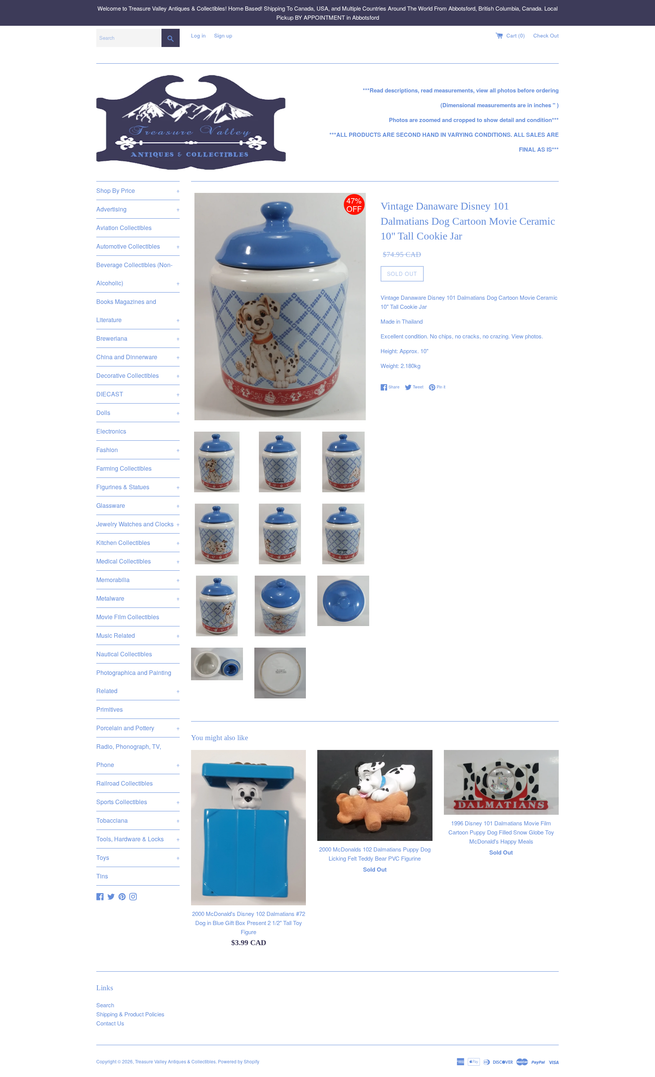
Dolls (138, 412)
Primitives (109, 709)
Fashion (138, 449)
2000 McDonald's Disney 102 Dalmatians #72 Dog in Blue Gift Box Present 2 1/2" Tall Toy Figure (248, 923)
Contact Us (110, 1023)
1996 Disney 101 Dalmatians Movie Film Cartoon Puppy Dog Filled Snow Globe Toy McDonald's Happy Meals (501, 832)
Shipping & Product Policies (130, 1014)
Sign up (223, 35)
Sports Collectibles (138, 801)
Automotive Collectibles (138, 246)
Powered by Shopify (238, 1061)
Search (105, 1005)
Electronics (111, 431)
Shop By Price (138, 190)
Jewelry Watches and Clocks (138, 524)
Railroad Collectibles (124, 783)
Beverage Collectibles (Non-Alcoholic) (138, 273)
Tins (102, 876)
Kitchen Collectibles (138, 542)
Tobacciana (138, 820)
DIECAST (138, 394)
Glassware (138, 505)
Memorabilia (138, 579)
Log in (198, 35)
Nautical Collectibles (124, 654)
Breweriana (138, 338)
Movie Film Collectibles (127, 616)
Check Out (546, 35)
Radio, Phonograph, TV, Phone (138, 755)
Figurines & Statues (138, 486)
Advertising (138, 209)
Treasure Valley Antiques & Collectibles (175, 1061)
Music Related (138, 635)
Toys (138, 857)
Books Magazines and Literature (138, 310)
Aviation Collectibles (124, 227)
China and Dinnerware (138, 356)
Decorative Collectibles (138, 375)
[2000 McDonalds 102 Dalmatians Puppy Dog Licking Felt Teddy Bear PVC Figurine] (374, 795)
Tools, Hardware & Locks (138, 838)
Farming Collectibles (124, 468)
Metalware (138, 598)
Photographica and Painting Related (138, 681)
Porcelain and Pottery (138, 727)
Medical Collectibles (138, 561)
